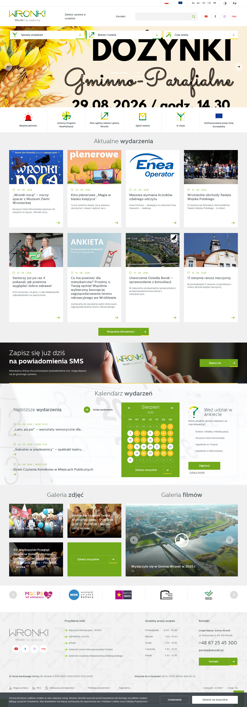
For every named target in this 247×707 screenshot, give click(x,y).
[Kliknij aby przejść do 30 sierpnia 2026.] (170, 453)
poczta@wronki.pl (211, 650)
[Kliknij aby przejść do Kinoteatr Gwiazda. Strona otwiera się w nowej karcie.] (81, 595)
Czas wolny (181, 34)
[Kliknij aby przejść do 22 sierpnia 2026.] (163, 446)
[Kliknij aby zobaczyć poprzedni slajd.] (13, 595)
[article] (63, 428)
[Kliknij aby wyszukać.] (193, 16)
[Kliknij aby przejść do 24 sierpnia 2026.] (130, 453)
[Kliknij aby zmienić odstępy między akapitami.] (214, 3)
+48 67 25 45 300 (218, 642)
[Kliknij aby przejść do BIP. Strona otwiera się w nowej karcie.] (234, 16)
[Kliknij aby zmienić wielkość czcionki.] (193, 3)
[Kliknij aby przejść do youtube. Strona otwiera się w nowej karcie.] (206, 16)
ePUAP (72, 643)
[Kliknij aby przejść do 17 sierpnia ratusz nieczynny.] (211, 250)
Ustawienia (174, 699)
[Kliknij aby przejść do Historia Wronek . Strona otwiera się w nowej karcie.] (208, 595)
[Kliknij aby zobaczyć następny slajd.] (234, 595)
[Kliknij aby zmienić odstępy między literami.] (198, 3)
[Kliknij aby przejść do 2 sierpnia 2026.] (170, 426)
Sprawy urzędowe (32, 34)
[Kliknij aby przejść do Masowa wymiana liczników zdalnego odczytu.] (153, 167)
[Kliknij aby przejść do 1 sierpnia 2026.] (163, 426)
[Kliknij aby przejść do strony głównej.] (32, 16)
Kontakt (121, 16)
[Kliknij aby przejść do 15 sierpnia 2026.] (163, 440)
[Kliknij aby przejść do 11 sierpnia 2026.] (137, 440)
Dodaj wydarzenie (99, 409)
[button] (239, 67)
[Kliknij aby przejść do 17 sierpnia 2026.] (130, 446)
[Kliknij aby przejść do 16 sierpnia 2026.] (170, 440)
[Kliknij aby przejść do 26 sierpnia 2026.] (143, 453)
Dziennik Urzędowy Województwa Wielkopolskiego (96, 656)
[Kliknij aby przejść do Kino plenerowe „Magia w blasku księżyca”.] (94, 167)
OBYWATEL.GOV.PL (79, 636)
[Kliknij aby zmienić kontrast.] (225, 3)
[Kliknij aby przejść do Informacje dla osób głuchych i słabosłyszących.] (232, 3)
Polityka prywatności (99, 688)
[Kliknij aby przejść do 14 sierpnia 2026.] (157, 440)
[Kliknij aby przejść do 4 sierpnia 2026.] (137, 433)
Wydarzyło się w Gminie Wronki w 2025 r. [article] (163, 566)
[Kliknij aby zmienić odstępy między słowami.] (209, 3)
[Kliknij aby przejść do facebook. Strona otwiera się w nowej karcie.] (215, 16)
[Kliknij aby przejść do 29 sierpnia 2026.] (163, 453)
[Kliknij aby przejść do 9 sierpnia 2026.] (170, 433)
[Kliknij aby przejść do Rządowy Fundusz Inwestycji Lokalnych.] (167, 3)
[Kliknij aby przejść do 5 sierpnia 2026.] (143, 433)
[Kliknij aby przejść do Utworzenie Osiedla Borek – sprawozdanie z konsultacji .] (153, 250)
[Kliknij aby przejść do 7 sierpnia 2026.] (157, 433)
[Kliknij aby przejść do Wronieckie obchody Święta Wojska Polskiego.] (211, 167)
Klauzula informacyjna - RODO (85, 630)
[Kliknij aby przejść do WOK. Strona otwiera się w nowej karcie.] (38, 595)
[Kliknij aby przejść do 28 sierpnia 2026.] (157, 453)
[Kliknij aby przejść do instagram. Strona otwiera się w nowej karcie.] (225, 16)
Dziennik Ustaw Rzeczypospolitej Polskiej (91, 649)
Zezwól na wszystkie (215, 699)
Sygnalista (124, 688)
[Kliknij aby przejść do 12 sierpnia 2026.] (143, 440)
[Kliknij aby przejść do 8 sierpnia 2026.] (163, 433)
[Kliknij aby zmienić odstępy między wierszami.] (204, 3)
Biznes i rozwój (107, 34)
